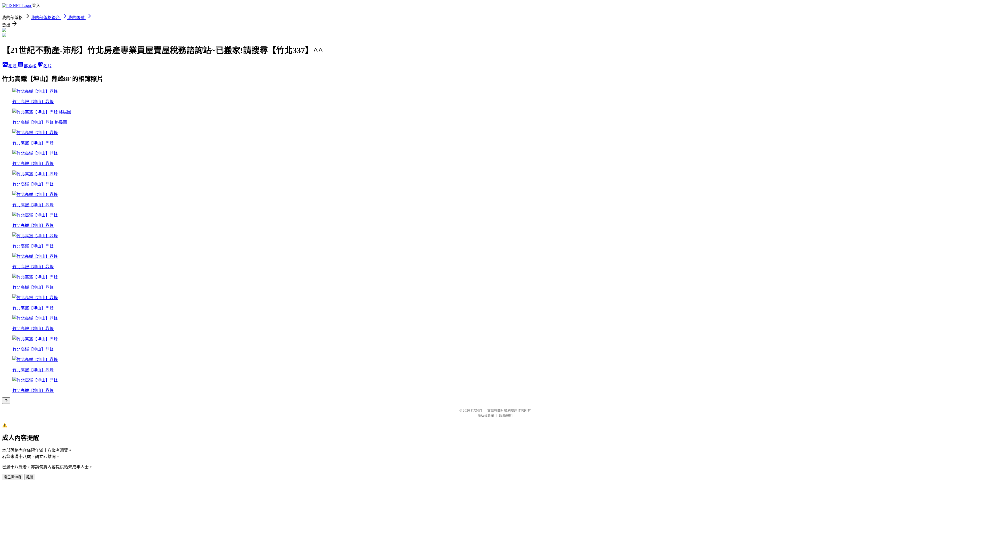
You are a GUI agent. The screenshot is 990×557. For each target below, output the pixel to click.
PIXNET (476, 410)
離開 (29, 477)
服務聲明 (506, 415)
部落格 (30, 66)
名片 (47, 66)
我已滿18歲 (12, 477)
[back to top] (6, 400)
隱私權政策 (485, 415)
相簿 (13, 66)
